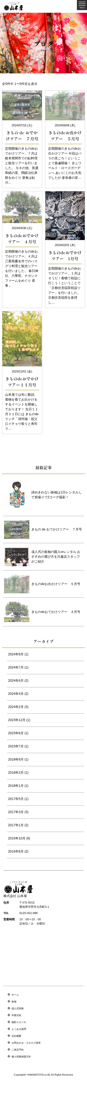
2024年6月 (16, 680)
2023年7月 (16, 746)
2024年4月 (16, 693)
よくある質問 (19, 1029)
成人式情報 (18, 1008)
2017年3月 (16, 812)
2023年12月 (16, 720)
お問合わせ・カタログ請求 (26, 1042)
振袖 (14, 1001)
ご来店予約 (18, 1049)
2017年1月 (16, 825)
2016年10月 (16, 838)
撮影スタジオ (19, 1022)
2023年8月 (16, 733)
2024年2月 (16, 707)
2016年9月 (16, 851)
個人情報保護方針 (21, 1056)
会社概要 (16, 1036)
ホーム (15, 994)
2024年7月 (16, 667)
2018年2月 (16, 772)
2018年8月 (16, 759)
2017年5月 (16, 799)
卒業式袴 (16, 1015)
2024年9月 (16, 654)
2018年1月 (16, 785)
